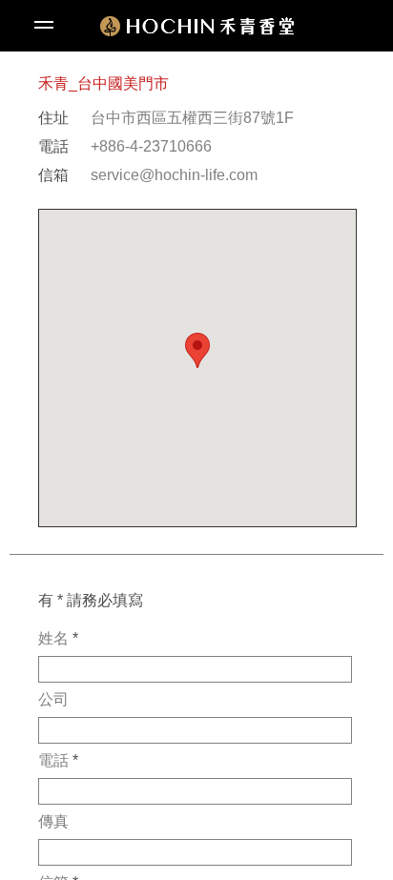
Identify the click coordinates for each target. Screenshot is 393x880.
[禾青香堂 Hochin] (197, 26)
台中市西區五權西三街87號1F (192, 118)
